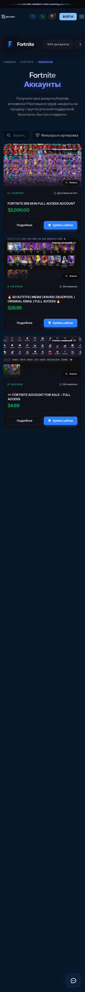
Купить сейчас (63, 225)
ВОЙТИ (68, 16)
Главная (9, 62)
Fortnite (27, 62)
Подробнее (24, 225)
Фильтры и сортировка (59, 135)
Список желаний (62, 149)
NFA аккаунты (58, 44)
